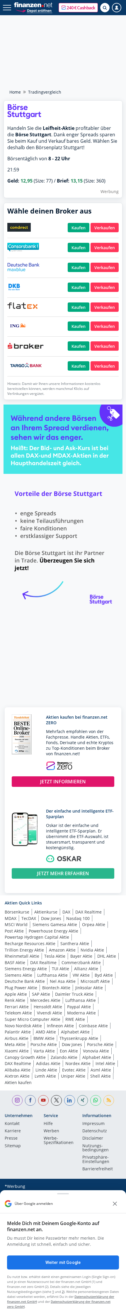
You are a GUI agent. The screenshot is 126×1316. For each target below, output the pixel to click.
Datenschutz (94, 1131)
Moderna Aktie (81, 1013)
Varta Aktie (44, 1051)
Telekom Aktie (18, 1013)
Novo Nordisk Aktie (23, 1025)
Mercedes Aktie (45, 1000)
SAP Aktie (41, 994)
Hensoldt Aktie (48, 1006)
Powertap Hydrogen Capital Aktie (37, 937)
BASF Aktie (15, 962)
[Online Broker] (33, 10)
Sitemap (13, 1146)
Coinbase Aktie (93, 1025)
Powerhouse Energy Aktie (53, 931)
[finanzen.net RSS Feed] (108, 1100)
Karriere (13, 1131)
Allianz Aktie (86, 968)
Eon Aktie (69, 1051)
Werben (51, 1131)
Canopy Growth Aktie (25, 1057)
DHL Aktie (106, 956)
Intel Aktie (105, 1063)
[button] (78, 7)
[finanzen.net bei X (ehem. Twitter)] (56, 1100)
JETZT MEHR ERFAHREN (63, 873)
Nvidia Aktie (92, 950)
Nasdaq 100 (78, 918)
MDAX (10, 918)
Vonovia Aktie (96, 1051)
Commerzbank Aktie (81, 962)
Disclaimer (92, 1138)
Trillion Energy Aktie (24, 950)
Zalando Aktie (64, 1057)
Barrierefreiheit (97, 1169)
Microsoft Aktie (95, 981)
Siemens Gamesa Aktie (55, 924)
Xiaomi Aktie (17, 1051)
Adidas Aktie (48, 1063)
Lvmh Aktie (45, 1076)
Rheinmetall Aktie (22, 956)
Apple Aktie (16, 994)
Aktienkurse (45, 912)
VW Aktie (81, 975)
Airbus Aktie (16, 1038)
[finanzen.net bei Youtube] (43, 1100)
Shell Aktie (100, 1076)
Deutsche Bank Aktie (25, 981)
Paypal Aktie (79, 1006)
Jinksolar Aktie (89, 987)
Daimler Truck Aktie (74, 994)
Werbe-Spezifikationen (59, 1140)
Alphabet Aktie (75, 1032)
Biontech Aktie (56, 987)
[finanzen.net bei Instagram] (17, 1100)
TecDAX (28, 918)
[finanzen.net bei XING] (82, 1100)
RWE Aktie (75, 1019)
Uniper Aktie (73, 1076)
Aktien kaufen (18, 1082)
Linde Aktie (46, 1070)
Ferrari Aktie (17, 1006)
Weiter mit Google (63, 1262)
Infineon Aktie (60, 1025)
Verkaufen (104, 227)
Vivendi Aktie (49, 1013)
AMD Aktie (46, 1032)
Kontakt (12, 1123)
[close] (114, 1203)
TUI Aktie (60, 968)
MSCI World (16, 924)
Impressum (93, 1123)
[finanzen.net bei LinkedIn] (69, 1100)
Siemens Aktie (18, 975)
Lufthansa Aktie (52, 975)
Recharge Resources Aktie (30, 943)
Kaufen (78, 227)
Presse (11, 1138)
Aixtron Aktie (17, 1076)
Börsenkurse (17, 912)
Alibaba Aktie (17, 1070)
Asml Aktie (101, 1070)
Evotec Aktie (74, 1070)
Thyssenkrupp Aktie (78, 1038)
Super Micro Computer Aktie (32, 1019)
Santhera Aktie (74, 943)
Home (15, 92)
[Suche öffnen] (105, 7)
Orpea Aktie (93, 924)
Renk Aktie (15, 1000)
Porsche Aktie (43, 1044)
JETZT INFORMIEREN (63, 781)
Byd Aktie (104, 975)
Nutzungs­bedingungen (95, 1148)
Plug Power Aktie (21, 987)
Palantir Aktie (18, 1032)
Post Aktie (14, 931)
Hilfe (48, 1123)
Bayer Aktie (81, 956)
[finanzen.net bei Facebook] (30, 1100)
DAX (66, 912)
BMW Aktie (44, 1038)
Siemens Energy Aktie (26, 968)
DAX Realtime (88, 912)
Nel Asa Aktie (63, 981)
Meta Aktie (15, 1044)
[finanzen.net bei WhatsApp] (95, 1100)
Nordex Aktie (78, 1063)
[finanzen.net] (33, 5)
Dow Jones (51, 918)
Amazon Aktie (62, 950)
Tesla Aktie (54, 956)
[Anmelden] (116, 7)
